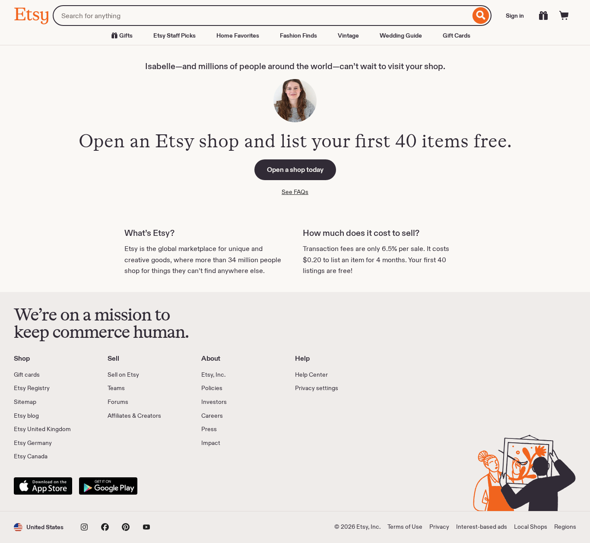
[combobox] (261, 15)
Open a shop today (295, 169)
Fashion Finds (298, 35)
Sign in (515, 15)
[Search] (481, 15)
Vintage (348, 35)
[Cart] (564, 15)
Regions (565, 526)
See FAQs (295, 191)
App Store (43, 486)
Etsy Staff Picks (174, 35)
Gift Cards (456, 35)
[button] (38, 527)
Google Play (108, 486)
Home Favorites (237, 35)
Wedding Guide (401, 35)
